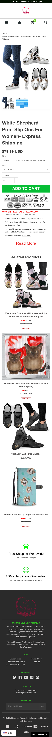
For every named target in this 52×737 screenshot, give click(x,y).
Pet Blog (36, 662)
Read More (26, 243)
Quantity (5, 175)
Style (4, 156)
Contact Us (41, 735)
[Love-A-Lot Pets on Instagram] (32, 678)
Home (4, 33)
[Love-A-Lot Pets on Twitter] (15, 678)
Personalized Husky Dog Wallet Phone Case (26, 514)
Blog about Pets (19, 642)
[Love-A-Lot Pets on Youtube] (26, 678)
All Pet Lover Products (15, 665)
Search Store (15, 659)
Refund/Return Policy (16, 662)
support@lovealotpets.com (26, 693)
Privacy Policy (36, 659)
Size (4, 166)
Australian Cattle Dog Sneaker (26, 454)
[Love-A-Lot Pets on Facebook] (20, 678)
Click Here (26, 235)
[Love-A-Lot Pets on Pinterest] (37, 678)
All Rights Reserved (11, 718)
